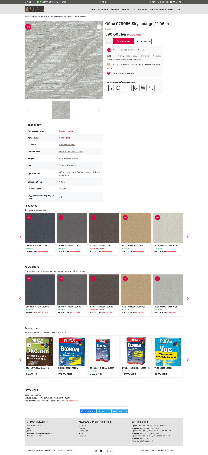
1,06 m (62, 182)
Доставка (30, 431)
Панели (125, 9)
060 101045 (144, 438)
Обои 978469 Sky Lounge (133, 246)
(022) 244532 (156, 433)
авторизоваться (70, 400)
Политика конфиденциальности (39, 433)
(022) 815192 (156, 428)
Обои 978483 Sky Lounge (69, 246)
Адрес (81, 433)
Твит (103, 411)
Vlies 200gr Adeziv (163, 368)
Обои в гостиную (67, 172)
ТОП (133, 9)
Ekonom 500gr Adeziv (68, 368)
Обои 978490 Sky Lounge (37, 246)
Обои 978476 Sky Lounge (101, 246)
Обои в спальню (84, 172)
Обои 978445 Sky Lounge (165, 307)
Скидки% (142, 9)
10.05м (62, 189)
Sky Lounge (64, 138)
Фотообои (103, 9)
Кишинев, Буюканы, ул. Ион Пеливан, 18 (154, 431)
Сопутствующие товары (162, 9)
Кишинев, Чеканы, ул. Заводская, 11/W (154, 436)
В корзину (125, 41)
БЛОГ (179, 9)
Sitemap (145, 450)
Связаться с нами (33, 426)
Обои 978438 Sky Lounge (165, 246)
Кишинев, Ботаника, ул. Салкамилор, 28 (154, 426)
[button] (61, 110)
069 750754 (145, 433)
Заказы (82, 428)
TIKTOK (109, 450)
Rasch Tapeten (66, 131)
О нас (28, 428)
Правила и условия (34, 436)
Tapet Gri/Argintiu (67, 165)
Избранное (83, 431)
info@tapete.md (146, 441)
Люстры (115, 9)
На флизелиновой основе (71, 151)
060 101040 (144, 428)
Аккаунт (82, 426)
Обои (92, 9)
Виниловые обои (67, 144)
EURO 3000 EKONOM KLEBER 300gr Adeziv (102, 369)
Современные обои (68, 158)
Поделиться (89, 411)
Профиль (82, 436)
